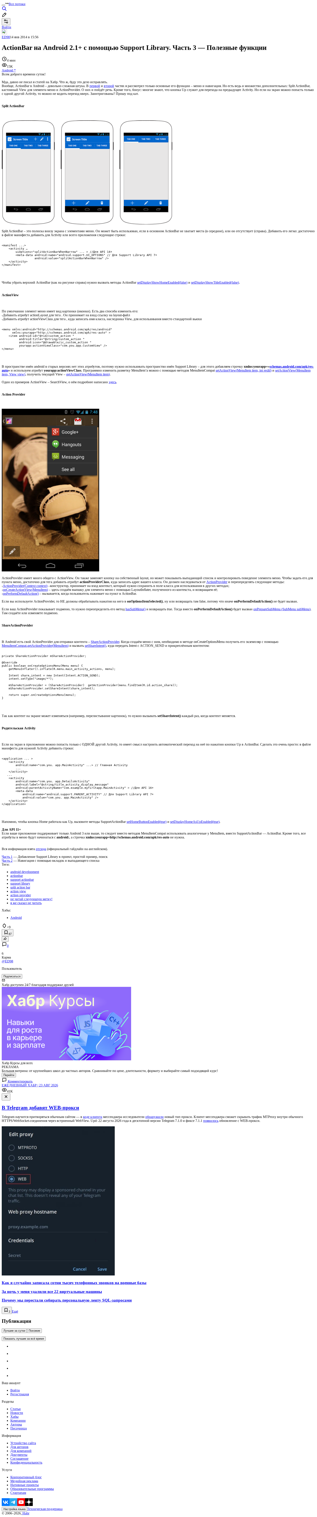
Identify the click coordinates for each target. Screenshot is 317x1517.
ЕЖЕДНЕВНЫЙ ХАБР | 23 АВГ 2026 (30, 1085)
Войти (15, 1390)
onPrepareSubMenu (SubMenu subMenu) (282, 609)
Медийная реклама (24, 1481)
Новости (16, 1413)
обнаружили (154, 1117)
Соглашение (19, 1458)
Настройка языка (14, 1509)
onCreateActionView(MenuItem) (25, 590)
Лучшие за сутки (14, 1330)
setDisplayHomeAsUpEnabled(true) (195, 822)
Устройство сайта (23, 1443)
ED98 (6, 37)
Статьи (15, 1409)
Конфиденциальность (26, 1462)
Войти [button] (6, 27)
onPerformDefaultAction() (21, 593)
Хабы (14, 1416)
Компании (18, 1420)
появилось (210, 1121)
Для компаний (20, 1451)
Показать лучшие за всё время (23, 1338)
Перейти (8, 1075)
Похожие (34, 1330)
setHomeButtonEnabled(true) (146, 822)
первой (94, 86)
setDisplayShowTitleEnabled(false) (215, 282)
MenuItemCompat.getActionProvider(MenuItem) (35, 645)
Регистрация (19, 1394)
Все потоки (17, 4)
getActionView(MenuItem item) (88, 374)
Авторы (16, 1424)
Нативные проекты (24, 1485)
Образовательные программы (32, 1489)
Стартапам (18, 1493)
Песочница (18, 1428)
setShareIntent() (95, 645)
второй (109, 86)
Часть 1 (7, 857)
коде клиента (92, 1117)
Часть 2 (7, 860)
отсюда (41, 849)
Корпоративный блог (26, 1477)
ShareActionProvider (105, 642)
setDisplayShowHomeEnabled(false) (162, 282)
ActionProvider (216, 582)
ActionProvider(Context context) (25, 586)
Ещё (15, 1311)
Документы (18, 1455)
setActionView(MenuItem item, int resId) (243, 370)
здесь (112, 382)
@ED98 (7, 961)
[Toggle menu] (3, 5)
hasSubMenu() (136, 609)
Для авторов (19, 1447)
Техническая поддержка (45, 1509)
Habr (25, 1513)
